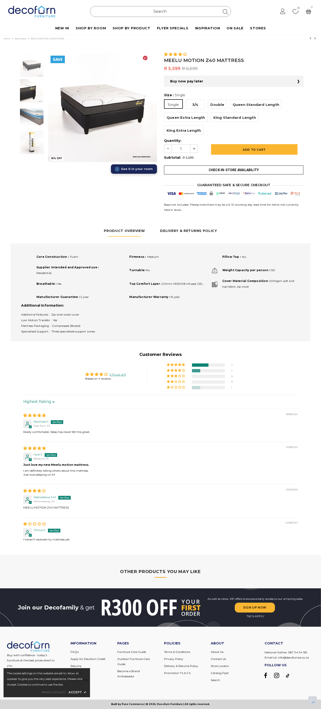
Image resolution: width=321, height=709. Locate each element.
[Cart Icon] (308, 11)
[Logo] (31, 11)
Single (173, 104)
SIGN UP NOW (254, 607)
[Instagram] (276, 675)
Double (217, 104)
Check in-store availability (234, 170)
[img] (34, 415)
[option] (102, 107)
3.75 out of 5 (118, 374)
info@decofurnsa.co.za (293, 657)
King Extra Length (184, 130)
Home (7, 38)
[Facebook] (265, 675)
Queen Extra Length (186, 117)
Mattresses (20, 38)
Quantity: (172, 141)
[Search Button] (225, 11)
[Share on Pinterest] (145, 58)
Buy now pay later (186, 81)
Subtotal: (172, 157)
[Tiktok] (287, 675)
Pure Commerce (133, 704)
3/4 (195, 104)
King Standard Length (234, 117)
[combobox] (160, 11)
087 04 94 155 (297, 652)
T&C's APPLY (255, 616)
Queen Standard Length (256, 104)
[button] (175, 54)
